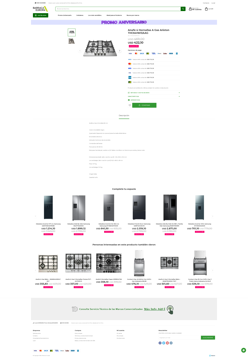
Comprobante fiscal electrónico (41, 338)
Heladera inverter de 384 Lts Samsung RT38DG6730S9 (109, 225)
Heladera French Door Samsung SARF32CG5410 (139, 225)
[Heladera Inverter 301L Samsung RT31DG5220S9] (199, 207)
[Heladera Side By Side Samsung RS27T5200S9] (78, 207)
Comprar (145, 105)
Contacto (206, 3)
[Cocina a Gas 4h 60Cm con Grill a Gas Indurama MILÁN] (139, 263)
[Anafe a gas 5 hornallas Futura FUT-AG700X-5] (78, 263)
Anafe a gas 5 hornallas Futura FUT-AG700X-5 (78, 280)
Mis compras (120, 335)
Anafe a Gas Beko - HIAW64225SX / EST (48, 280)
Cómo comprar (78, 333)
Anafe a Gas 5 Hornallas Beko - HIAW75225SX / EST (169, 280)
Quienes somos (37, 333)
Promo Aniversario (64, 15)
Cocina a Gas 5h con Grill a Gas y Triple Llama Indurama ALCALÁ (200, 280)
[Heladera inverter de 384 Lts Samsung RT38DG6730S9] (108, 207)
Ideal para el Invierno (114, 15)
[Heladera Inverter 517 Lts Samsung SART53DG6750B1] (48, 207)
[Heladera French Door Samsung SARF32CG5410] (139, 207)
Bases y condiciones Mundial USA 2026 (85, 340)
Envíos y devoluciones (80, 338)
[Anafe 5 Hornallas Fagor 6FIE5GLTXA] (109, 263)
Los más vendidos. (95, 15)
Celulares (79, 15)
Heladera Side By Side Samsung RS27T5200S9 (78, 225)
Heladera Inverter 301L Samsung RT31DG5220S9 (199, 225)
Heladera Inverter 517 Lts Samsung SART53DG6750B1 (48, 225)
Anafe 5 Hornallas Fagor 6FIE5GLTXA (109, 279)
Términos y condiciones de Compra (84, 335)
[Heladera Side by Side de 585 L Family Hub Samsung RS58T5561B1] (169, 207)
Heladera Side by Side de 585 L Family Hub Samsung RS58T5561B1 (169, 225)
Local (213, 3)
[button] (120, 51)
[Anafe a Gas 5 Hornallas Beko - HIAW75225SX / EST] (169, 263)
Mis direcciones (121, 338)
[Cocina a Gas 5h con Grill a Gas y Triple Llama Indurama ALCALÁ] (200, 263)
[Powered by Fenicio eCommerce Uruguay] (212, 355)
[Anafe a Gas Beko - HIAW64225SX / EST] (48, 263)
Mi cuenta (119, 333)
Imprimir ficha (135, 100)
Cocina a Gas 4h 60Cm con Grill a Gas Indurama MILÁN (139, 280)
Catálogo (42, 15)
